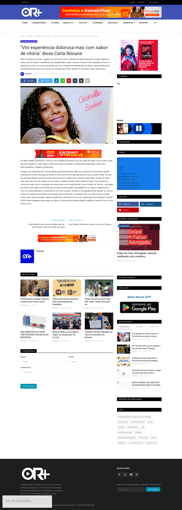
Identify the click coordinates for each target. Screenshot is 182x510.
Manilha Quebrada (125, 432)
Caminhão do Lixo (136, 443)
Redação (28, 74)
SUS (143, 427)
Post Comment (29, 386)
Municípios (29, 36)
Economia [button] (98, 23)
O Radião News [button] (39, 23)
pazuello (121, 427)
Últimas (55, 23)
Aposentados (123, 422)
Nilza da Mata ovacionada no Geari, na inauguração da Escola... (66, 335)
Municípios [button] (128, 23)
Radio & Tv (68, 23)
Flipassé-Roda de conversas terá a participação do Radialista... (66, 302)
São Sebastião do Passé (42, 36)
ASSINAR (141, 2)
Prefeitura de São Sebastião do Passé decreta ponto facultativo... (145, 359)
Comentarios (28, 351)
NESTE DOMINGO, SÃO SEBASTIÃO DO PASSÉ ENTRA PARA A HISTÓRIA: (146, 384)
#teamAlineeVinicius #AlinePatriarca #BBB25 (134, 417)
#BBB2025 (122, 443)
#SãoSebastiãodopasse (126, 437)
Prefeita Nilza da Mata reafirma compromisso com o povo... (34, 300)
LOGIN (132, 2)
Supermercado (151, 443)
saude (150, 422)
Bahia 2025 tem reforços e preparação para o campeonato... (138, 255)
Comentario (25, 367)
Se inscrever (153, 489)
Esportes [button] (143, 23)
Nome (23, 357)
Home (25, 23)
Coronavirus (143, 437)
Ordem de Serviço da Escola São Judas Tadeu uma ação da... (97, 302)
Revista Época (133, 427)
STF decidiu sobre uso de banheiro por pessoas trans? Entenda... (146, 347)
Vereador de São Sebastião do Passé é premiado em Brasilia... (99, 335)
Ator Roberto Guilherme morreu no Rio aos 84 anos (90, 224)
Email (71, 357)
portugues (155, 2)
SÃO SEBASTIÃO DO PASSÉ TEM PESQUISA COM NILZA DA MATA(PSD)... (34, 335)
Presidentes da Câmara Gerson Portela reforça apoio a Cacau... (145, 335)
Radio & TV (25, 2)
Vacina (153, 437)
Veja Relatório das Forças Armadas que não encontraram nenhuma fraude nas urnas (46, 225)
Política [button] (83, 23)
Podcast (138, 432)
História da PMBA (137, 422)
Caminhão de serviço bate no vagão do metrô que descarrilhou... (146, 371)
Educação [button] (113, 23)
